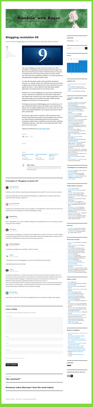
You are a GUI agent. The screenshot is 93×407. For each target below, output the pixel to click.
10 (85, 64)
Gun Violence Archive (72, 231)
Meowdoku (70, 346)
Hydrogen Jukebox (72, 129)
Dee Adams (70, 193)
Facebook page (71, 173)
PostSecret (70, 259)
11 (68, 66)
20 (74, 68)
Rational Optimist (72, 153)
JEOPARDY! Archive (72, 174)
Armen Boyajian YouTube (73, 110)
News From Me (71, 255)
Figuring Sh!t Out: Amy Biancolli (75, 119)
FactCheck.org (71, 228)
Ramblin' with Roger (10, 399)
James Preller (71, 133)
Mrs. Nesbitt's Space (72, 203)
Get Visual (70, 125)
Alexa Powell (70, 106)
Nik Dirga (70, 208)
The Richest (70, 272)
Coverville (70, 248)
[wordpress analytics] (77, 365)
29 (80, 71)
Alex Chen (70, 348)
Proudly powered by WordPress (29, 399)
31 (85, 71)
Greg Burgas (12, 229)
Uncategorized (9, 54)
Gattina (11, 269)
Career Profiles (71, 292)
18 (68, 68)
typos (7, 57)
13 (74, 66)
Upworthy (70, 323)
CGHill (11, 255)
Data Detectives (71, 170)
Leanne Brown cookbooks (73, 303)
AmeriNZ (70, 188)
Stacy (69, 350)
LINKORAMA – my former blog (74, 176)
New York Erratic (14, 187)
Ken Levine (70, 253)
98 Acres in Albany (72, 242)
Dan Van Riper (13, 292)
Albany (69, 282)
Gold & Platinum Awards (73, 249)
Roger (7, 50)
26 (71, 71)
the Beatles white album (43, 128)
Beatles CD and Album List (73, 245)
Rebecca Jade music (72, 156)
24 (85, 68)
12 (71, 66)
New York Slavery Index (73, 307)
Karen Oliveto (71, 139)
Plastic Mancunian (72, 336)
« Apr (71, 73)
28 (77, 71)
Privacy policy (71, 91)
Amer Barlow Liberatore (73, 343)
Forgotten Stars (71, 198)
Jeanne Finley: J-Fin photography (75, 136)
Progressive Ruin (71, 261)
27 (74, 71)
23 (82, 68)
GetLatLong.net (71, 300)
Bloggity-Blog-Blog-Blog (73, 190)
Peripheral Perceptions (73, 213)
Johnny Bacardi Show (72, 201)
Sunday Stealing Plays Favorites (79, 350)
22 (80, 68)
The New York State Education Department (77, 317)
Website (8, 349)
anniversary (8, 55)
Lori (69, 333)
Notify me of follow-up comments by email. (15, 358)
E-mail (69, 86)
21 (77, 68)
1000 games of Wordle (79, 346)
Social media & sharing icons (39, 406)
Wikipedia (25, 83)
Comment (9, 316)
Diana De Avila (71, 116)
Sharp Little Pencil (72, 215)
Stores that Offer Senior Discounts (75, 314)
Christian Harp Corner (73, 113)
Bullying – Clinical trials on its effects (76, 289)
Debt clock (70, 299)
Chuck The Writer (72, 115)
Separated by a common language (75, 265)
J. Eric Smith (70, 130)
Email (7, 343)
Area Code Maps (71, 283)
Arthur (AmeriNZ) (14, 203)
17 (85, 66)
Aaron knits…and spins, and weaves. (76, 102)
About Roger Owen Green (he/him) (75, 84)
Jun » (83, 73)
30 (82, 71)
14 (77, 66)
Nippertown (70, 256)
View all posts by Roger (32, 169)
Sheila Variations (71, 268)
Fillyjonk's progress (72, 195)
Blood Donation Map (72, 286)
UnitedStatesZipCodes (73, 320)
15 (80, 66)
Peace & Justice (71, 149)
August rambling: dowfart (77, 347)
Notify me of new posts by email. (13, 362)
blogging (13, 55)
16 (82, 66)
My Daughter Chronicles (73, 207)
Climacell (70, 293)
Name (7, 336)
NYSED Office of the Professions (75, 312)
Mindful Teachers (72, 145)
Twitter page (70, 179)
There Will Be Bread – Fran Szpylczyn (76, 159)
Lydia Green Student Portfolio (74, 142)
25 (68, 71)
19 (71, 68)
